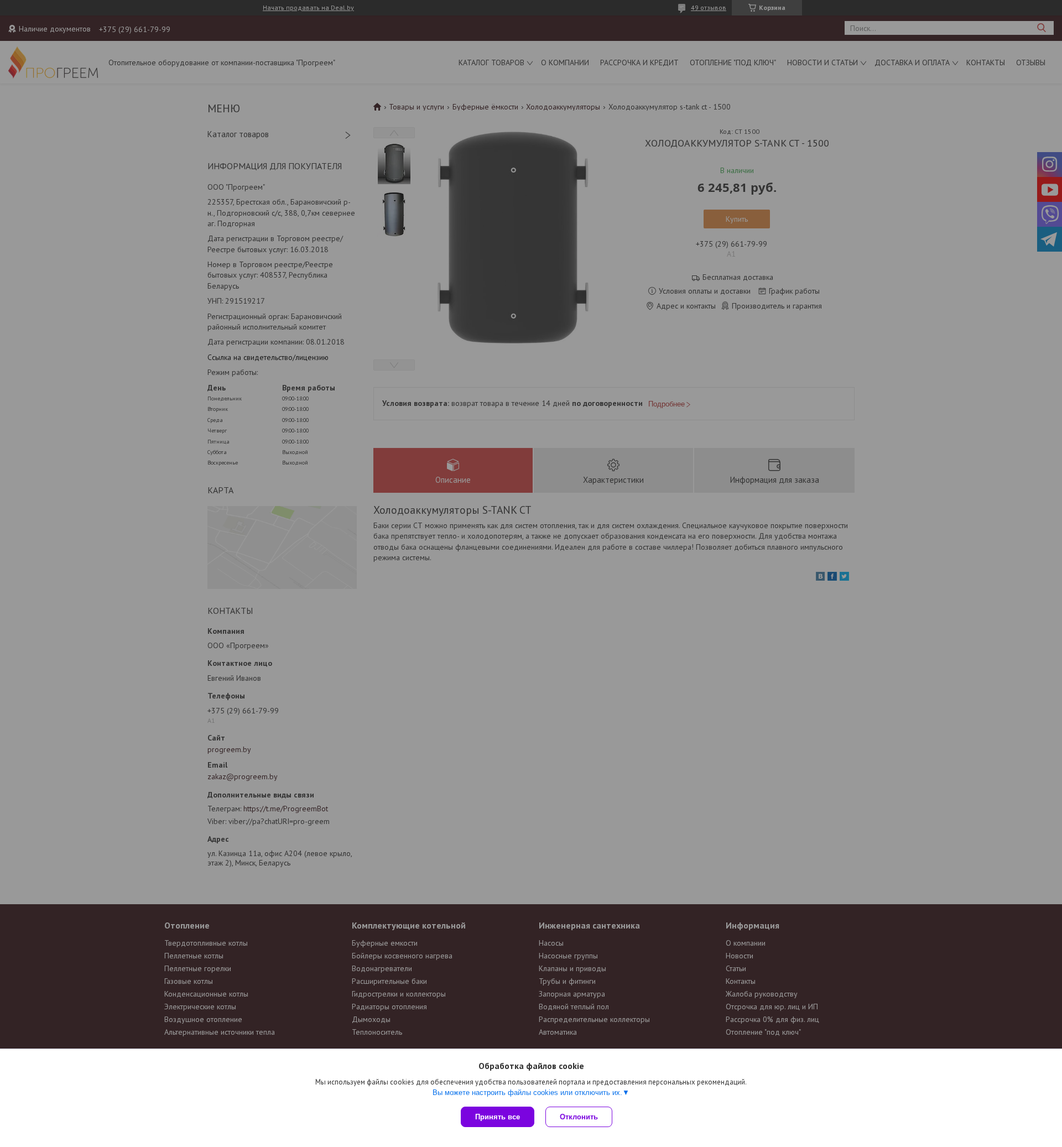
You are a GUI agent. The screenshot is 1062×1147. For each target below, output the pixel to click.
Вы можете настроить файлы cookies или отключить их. (527, 1092)
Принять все (497, 1117)
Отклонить (579, 1117)
